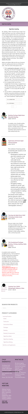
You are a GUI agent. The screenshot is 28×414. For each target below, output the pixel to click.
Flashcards (6, 321)
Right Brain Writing (8, 342)
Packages (6, 327)
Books (5, 318)
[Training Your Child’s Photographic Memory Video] (4, 286)
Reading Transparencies (9, 333)
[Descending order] (20, 99)
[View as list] (15, 106)
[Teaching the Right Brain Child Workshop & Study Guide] (4, 215)
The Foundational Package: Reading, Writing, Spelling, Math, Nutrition (17, 244)
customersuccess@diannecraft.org (14, 4)
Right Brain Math (8, 336)
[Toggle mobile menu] (25, 8)
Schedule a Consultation (10, 3)
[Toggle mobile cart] (23, 8)
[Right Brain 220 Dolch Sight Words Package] (4, 140)
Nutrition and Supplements (9, 345)
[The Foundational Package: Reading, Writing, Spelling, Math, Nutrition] (4, 242)
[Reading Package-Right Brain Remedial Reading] (4, 115)
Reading (5, 330)
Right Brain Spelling (8, 339)
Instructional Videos (8, 324)
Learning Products (7, 316)
